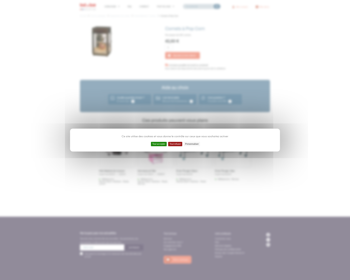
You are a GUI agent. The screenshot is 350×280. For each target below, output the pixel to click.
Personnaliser (192, 144)
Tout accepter (158, 144)
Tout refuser (175, 144)
